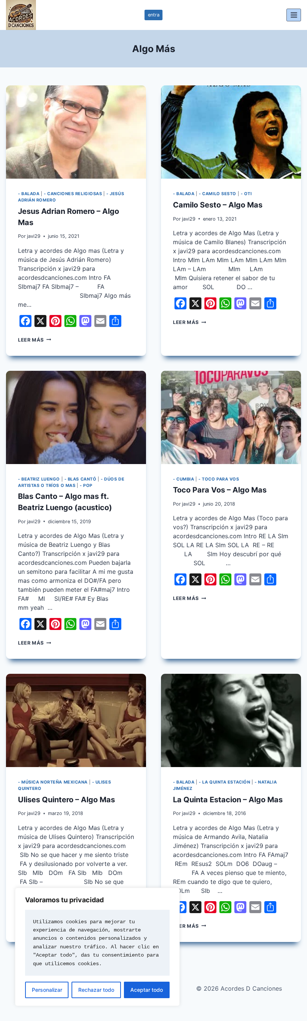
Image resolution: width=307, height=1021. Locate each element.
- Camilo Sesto (217, 193)
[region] (97, 947)
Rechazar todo (96, 990)
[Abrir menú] (293, 15)
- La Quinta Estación (224, 782)
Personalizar (47, 990)
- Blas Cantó (80, 479)
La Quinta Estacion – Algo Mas (228, 799)
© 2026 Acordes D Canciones (239, 988)
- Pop (86, 485)
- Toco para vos (218, 479)
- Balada (28, 193)
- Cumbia (183, 479)
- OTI (246, 193)
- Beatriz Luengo (39, 479)
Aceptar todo (146, 990)
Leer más (34, 340)
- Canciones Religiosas (73, 193)
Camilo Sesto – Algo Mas (217, 204)
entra (153, 15)
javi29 (33, 236)
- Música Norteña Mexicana (53, 782)
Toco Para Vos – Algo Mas (220, 489)
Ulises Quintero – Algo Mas (66, 799)
